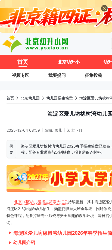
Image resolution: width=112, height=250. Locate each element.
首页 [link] (10, 98)
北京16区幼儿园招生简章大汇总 (41, 201)
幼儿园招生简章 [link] (59, 98)
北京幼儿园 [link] (30, 98)
